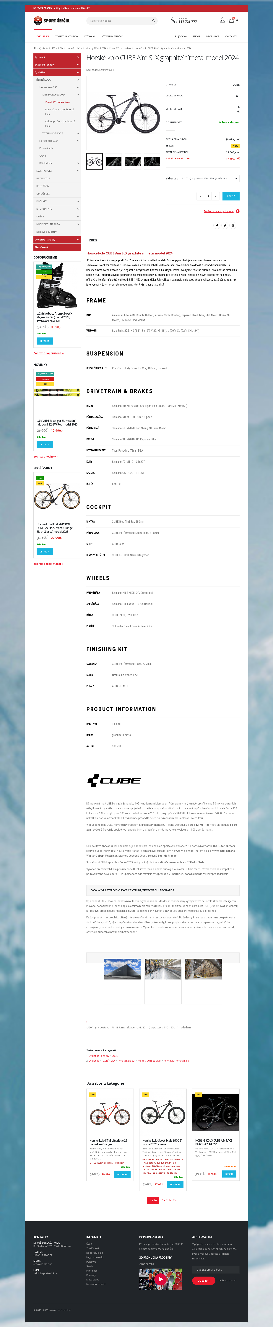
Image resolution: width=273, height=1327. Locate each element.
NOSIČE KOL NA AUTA (48, 224)
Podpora (183, 18)
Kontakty (91, 1275)
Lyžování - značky (45, 64)
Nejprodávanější (95, 1257)
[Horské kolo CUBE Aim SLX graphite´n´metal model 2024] (123, 113)
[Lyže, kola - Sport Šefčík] (51, 20)
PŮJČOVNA (181, 36)
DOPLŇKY (41, 201)
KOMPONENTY (44, 209)
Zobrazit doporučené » (48, 353)
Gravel (42, 155)
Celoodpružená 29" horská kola (60, 124)
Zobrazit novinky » (45, 456)
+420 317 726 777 (42, 1255)
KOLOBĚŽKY (42, 186)
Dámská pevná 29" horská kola (59, 112)
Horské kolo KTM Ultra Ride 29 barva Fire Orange (108, 1142)
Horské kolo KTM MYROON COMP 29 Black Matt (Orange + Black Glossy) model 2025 (56, 528)
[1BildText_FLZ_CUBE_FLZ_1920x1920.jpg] (122, 977)
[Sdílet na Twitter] (224, 225)
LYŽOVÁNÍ (89, 36)
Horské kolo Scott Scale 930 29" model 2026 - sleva (162, 1142)
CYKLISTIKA (42, 36)
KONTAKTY (231, 36)
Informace (92, 1270)
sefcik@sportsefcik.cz (45, 1273)
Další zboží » (168, 1200)
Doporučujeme (94, 1252)
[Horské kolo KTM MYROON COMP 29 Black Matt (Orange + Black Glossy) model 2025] (57, 496)
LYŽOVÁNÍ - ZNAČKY (112, 36)
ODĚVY (40, 216)
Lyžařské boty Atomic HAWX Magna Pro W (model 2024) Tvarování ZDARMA (54, 317)
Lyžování (40, 57)
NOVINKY (40, 364)
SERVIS (196, 36)
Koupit (231, 196)
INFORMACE (212, 36)
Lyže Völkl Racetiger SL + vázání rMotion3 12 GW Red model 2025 (57, 422)
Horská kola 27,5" (48, 140)
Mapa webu (92, 1279)
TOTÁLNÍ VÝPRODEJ (52, 133)
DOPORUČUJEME (45, 257)
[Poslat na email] (232, 225)
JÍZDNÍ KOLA (58, 48)
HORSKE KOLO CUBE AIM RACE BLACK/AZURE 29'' (213, 1142)
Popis (93, 240)
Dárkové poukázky (46, 231)
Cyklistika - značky (45, 239)
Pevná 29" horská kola (120, 48)
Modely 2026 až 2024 (96, 48)
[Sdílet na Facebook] (216, 225)
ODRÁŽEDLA (43, 193)
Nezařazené (41, 247)
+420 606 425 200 (42, 1264)
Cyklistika (43, 48)
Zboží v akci (92, 1248)
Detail (43, 341)
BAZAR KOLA (43, 178)
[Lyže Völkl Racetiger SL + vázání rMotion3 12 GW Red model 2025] (57, 392)
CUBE (115, 1055)
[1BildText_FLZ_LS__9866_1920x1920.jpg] (163, 977)
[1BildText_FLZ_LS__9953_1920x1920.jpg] (203, 977)
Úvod (89, 1243)
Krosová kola (46, 148)
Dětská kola (45, 163)
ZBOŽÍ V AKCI (42, 468)
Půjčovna (91, 1261)
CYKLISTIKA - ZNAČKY (66, 36)
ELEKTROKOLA (44, 170)
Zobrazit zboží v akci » (48, 563)
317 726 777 (188, 21)
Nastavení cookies (96, 1284)
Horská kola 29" (74, 48)
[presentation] (91, 113)
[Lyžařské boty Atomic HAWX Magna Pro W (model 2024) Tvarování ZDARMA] (57, 285)
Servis (89, 1266)
